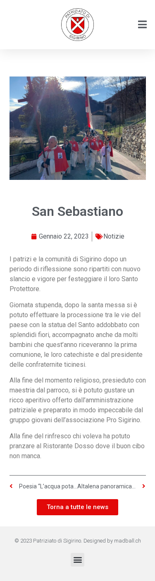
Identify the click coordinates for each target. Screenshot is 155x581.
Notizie (113, 236)
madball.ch (127, 541)
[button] (77, 560)
